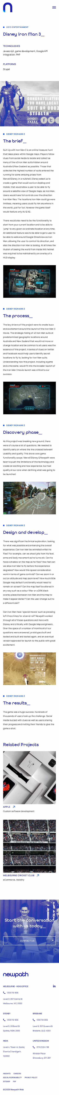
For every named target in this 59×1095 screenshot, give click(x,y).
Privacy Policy (31, 1077)
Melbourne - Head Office (15, 986)
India (5, 1040)
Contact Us (27, 940)
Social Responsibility (12, 1077)
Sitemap (6, 1081)
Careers (17, 1073)
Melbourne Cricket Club (18, 875)
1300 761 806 (12, 992)
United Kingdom (41, 1040)
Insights (7, 1073)
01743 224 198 (43, 1047)
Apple (6, 806)
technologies (11, 46)
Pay (14, 1081)
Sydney (6, 1013)
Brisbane (37, 1013)
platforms (9, 64)
